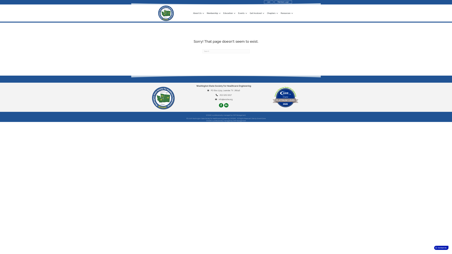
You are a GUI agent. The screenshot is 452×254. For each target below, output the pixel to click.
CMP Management (239, 121)
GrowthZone (261, 118)
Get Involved (256, 13)
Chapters (271, 13)
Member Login (283, 2)
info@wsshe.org (226, 99)
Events (241, 13)
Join (268, 2)
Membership (212, 13)
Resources (285, 13)
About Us (197, 13)
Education (228, 13)
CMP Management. (239, 115)
